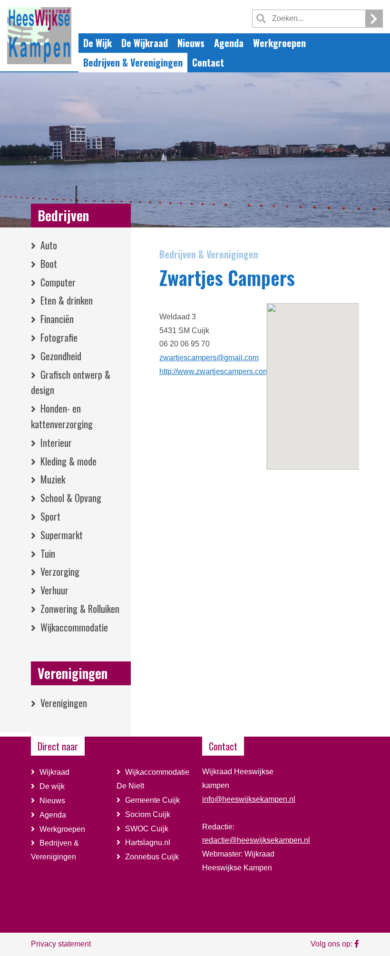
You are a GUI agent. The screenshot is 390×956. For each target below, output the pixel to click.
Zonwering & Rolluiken (79, 608)
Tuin (47, 553)
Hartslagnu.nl (147, 842)
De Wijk (97, 43)
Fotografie (59, 337)
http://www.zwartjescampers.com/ (215, 371)
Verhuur (54, 590)
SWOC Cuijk (146, 829)
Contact (208, 62)
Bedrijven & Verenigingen (133, 62)
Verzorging (59, 571)
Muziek (52, 479)
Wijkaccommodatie (74, 627)
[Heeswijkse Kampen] (39, 35)
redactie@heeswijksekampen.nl (256, 840)
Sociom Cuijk (148, 814)
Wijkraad (54, 772)
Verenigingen (72, 673)
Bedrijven (63, 215)
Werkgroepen (279, 43)
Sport (50, 516)
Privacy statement (61, 944)
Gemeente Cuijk (152, 800)
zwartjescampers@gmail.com (209, 358)
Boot (48, 263)
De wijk (52, 786)
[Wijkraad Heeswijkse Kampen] (356, 943)
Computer (58, 282)
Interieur (56, 442)
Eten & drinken (66, 300)
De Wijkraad (144, 43)
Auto (48, 245)
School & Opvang (70, 498)
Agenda (229, 43)
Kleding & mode (68, 461)
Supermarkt (61, 535)
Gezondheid (60, 356)
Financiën (57, 319)
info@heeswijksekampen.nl (248, 799)
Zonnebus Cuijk (152, 857)
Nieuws (191, 43)
